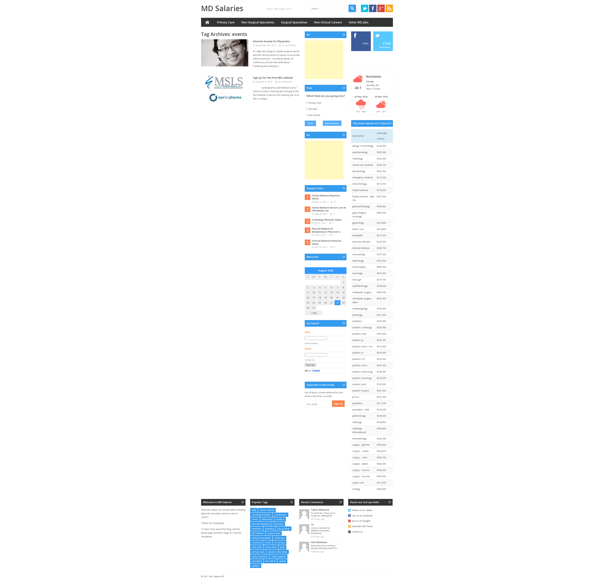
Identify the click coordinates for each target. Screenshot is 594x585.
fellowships (267, 519)
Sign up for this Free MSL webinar (273, 77)
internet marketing (261, 523)
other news (271, 547)
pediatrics (357, 321)
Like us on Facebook (362, 515)
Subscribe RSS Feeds (362, 526)
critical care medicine (362, 164)
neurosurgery (359, 266)
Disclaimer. (206, 536)
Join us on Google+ (361, 520)
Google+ (381, 8)
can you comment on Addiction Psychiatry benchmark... (320, 530)
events (255, 519)
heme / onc (358, 229)
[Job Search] (316, 370)
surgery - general (360, 444)
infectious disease (361, 241)
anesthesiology (360, 152)
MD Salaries (222, 8)
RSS (389, 8)
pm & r (355, 396)
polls (282, 547)
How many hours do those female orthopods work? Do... (324, 547)
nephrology (358, 260)
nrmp (268, 542)
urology (356, 489)
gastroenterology (361, 206)
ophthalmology (360, 285)
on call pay (279, 542)
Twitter (364, 8)
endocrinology (359, 183)
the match (270, 561)
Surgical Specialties (294, 22)
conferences (280, 514)
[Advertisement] (324, 59)
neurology (357, 273)
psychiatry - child (360, 409)
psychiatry (357, 403)
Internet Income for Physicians (271, 41)
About (204, 532)
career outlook (267, 510)
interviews (278, 523)
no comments (289, 45)
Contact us (357, 531)
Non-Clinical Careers (328, 22)
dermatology (358, 171)
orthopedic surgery (361, 292)
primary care (258, 551)
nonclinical (257, 542)
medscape (279, 537)
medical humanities (261, 537)
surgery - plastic (360, 463)
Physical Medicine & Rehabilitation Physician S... (327, 230)
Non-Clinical (314, 115)
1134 (387, 43)
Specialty (312, 108)
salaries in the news (277, 551)
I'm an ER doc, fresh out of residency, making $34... (323, 514)
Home (207, 22)
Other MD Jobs (358, 22)
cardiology (357, 158)
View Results (332, 123)
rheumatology (359, 438)
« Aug (313, 312)
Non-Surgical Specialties (257, 22)
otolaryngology (360, 308)
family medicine (360, 190)
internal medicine (360, 248)
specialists (257, 561)
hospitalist (357, 235)
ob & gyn (357, 279)
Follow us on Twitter (362, 510)
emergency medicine (362, 177)
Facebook (373, 8)
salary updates (278, 556)
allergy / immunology (362, 145)
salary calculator (260, 556)
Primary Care (226, 22)
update (282, 561)
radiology (357, 422)
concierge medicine (261, 514)
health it (280, 519)
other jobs (257, 547)
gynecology (358, 222)
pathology (357, 314)
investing (269, 528)
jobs (306, 370)
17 (335, 201)
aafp (254, 510)
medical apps (273, 533)
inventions (257, 528)
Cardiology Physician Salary (327, 219)
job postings (284, 528)
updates (256, 565)
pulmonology (359, 415)
